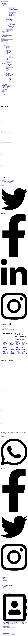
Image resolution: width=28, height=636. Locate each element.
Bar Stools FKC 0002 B (12, 350)
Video (10, 80)
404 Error (8, 62)
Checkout (11, 57)
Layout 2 (5, 90)
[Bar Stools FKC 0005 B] (18, 344)
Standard (11, 76)
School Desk (11, 26)
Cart (10, 56)
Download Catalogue (7, 35)
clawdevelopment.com (5, 630)
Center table (11, 16)
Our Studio (8, 52)
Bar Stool (11, 20)
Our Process (8, 51)
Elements (8, 58)
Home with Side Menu (8, 86)
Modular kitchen (9, 29)
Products (5, 5)
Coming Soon (9, 61)
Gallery (10, 78)
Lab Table (11, 27)
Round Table (11, 14)
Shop (7, 53)
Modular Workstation (10, 7)
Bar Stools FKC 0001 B (5, 350)
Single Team (8, 50)
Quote (10, 79)
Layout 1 (5, 89)
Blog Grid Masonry (10, 74)
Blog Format (8, 75)
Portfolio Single (6, 87)
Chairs (10, 23)
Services (5, 63)
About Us (5, 4)
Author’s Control (9, 70)
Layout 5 (5, 94)
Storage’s (8, 18)
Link (10, 81)
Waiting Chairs (12, 24)
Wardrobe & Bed (9, 30)
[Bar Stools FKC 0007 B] (24, 344)
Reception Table (12, 12)
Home (4, 3)
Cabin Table (11, 13)
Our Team (8, 48)
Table (7, 10)
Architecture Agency (7, 85)
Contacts (5, 36)
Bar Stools (5, 328)
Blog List (8, 73)
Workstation (11, 8)
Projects (5, 34)
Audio (10, 83)
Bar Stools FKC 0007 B (24, 350)
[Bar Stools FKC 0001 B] (6, 344)
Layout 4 (5, 92)
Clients (4, 32)
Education (8, 25)
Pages (4, 45)
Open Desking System (13, 9)
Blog (4, 72)
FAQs (7, 59)
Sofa (10, 21)
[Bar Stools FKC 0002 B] (12, 344)
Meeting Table (12, 15)
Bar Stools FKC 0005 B (18, 350)
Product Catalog (12, 54)
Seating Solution (9, 19)
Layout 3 (5, 91)
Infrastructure (6, 31)
